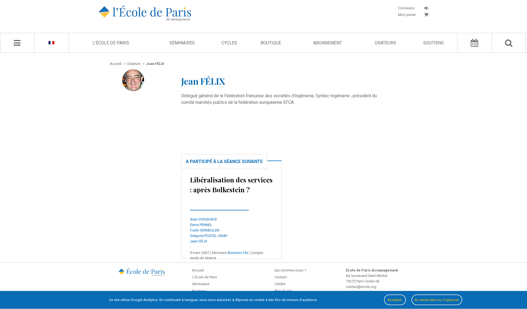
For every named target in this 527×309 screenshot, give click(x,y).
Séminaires (182, 42)
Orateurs (385, 42)
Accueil (198, 270)
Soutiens (433, 42)
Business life (238, 253)
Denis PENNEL (201, 225)
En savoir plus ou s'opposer (437, 300)
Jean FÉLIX (198, 241)
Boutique (270, 42)
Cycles (229, 42)
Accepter (395, 300)
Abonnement (327, 42)
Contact (280, 277)
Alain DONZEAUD (203, 219)
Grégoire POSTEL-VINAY (209, 236)
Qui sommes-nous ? (290, 270)
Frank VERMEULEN (204, 230)
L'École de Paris (110, 42)
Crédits (280, 284)
